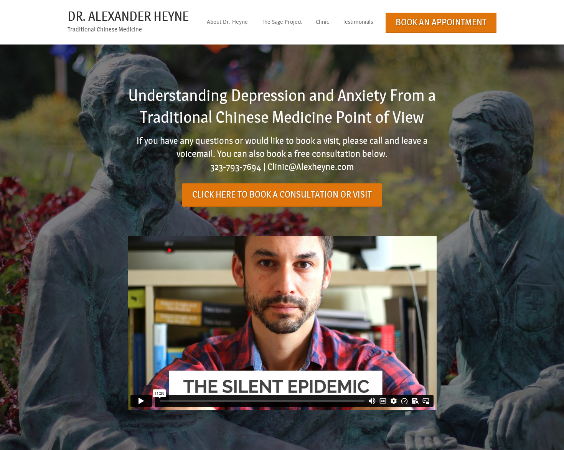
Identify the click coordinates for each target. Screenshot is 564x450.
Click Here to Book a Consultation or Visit (282, 194)
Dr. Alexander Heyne (128, 16)
